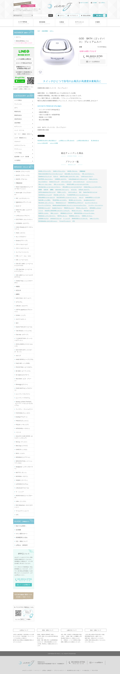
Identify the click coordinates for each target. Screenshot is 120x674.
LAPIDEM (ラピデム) (43, 218)
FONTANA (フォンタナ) (44, 208)
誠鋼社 (51, 189)
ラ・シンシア (66, 218)
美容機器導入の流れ (22, 537)
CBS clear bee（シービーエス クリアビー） (49, 187)
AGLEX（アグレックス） (59, 171)
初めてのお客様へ (84, 2)
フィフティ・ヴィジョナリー (95, 205)
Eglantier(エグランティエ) (45, 176)
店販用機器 (45, 31)
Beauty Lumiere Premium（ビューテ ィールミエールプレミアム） (70, 205)
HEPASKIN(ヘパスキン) (95, 208)
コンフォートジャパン (92, 181)
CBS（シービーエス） (59, 184)
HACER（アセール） (72, 171)
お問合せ (103, 2)
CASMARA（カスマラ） (61, 179)
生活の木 (46, 189)
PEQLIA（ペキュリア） (82, 208)
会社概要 (95, 2)
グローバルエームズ (66, 181)
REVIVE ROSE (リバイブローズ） (80, 218)
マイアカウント (73, 15)
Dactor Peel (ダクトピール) (90, 192)
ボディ (52, 31)
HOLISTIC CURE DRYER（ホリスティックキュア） (57, 210)
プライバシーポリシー (59, 670)
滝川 (80, 192)
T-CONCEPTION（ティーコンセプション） (78, 195)
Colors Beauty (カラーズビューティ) (78, 179)
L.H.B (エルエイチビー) (87, 176)
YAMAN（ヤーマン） (87, 216)
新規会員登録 (87, 15)
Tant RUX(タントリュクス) (45, 195)
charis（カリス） (93, 179)
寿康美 (40, 189)
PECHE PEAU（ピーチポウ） (60, 200)
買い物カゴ (100, 15)
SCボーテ (55, 176)
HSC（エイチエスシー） (88, 174)
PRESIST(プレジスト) (69, 208)
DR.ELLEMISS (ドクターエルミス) (46, 197)
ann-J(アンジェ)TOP (27, 670)
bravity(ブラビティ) (57, 208)
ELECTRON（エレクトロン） (45, 179)
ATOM (96, 670)
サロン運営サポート (22, 533)
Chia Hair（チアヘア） (59, 195)
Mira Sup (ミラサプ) (89, 210)
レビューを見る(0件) (43, 143)
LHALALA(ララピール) (55, 218)
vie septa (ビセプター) (89, 200)
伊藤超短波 (82, 171)
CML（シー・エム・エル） (45, 184)
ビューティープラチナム (44, 205)
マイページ (37, 670)
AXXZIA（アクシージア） (44, 171)
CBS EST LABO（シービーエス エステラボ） (78, 184)
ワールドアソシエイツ (65, 221)
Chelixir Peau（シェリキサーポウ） (93, 187)
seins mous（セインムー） (62, 189)
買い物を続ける (95, 140)
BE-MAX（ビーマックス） (75, 200)
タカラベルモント (72, 192)
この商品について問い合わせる (66, 140)
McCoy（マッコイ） (77, 210)
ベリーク (40, 210)
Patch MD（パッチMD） (44, 200)
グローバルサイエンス (78, 181)
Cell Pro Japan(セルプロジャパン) (47, 192)
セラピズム (74, 189)
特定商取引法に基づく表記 (73, 670)
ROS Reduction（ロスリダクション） (47, 221)
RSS (93, 670)
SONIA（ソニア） (61, 192)
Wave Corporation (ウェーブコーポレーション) (50, 174)
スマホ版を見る (85, 670)
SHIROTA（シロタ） (43, 213)
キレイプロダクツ (42, 181)
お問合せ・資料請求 (22, 545)
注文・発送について (22, 541)
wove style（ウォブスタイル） (72, 174)
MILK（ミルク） (55, 213)
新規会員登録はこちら (22, 41)
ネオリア (81, 197)
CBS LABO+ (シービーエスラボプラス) (72, 187)
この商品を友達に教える (82, 140)
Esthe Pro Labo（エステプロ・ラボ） (69, 176)
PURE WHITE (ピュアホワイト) (75, 202)
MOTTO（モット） (62, 216)
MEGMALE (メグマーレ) (66, 213)
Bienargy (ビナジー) (61, 202)
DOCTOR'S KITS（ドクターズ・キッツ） (67, 197)
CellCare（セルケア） (84, 189)
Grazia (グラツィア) (54, 181)
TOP (39, 31)
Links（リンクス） (94, 218)
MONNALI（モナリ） (74, 216)
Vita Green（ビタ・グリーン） (46, 202)
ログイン (62, 15)
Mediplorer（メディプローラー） (47, 216)
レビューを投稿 (54, 143)
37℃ (73, 221)
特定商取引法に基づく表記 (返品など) (47, 140)
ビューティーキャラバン (91, 202)
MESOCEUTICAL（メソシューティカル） (84, 213)
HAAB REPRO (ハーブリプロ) (92, 197)
